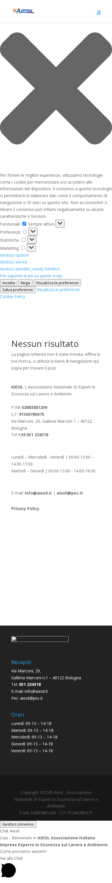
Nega (25, 282)
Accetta (8, 282)
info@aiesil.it (38, 493)
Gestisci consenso (18, 824)
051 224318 (30, 684)
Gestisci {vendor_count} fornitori (30, 269)
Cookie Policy (12, 296)
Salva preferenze (17, 289)
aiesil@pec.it (31, 698)
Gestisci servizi (13, 262)
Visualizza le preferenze (57, 282)
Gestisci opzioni (14, 255)
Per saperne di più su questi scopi (31, 275)
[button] (56, 89)
